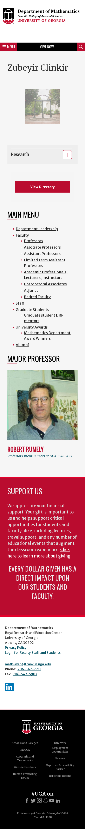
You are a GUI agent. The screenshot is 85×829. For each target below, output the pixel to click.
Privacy (60, 758)
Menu (11, 46)
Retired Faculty (37, 296)
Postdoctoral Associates (45, 284)
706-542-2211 (29, 669)
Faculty (22, 235)
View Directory (42, 187)
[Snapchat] (45, 800)
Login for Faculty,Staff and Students (33, 652)
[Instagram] (39, 800)
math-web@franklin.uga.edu (28, 664)
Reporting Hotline (60, 775)
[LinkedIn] (57, 800)
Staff (20, 303)
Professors (33, 240)
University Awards (32, 327)
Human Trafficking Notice (25, 775)
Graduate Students (32, 309)
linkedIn (10, 687)
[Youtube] (51, 800)
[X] (33, 800)
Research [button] (20, 154)
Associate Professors (42, 247)
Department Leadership (37, 228)
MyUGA (25, 749)
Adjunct (31, 290)
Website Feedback (25, 767)
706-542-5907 (25, 674)
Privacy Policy (15, 648)
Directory (60, 742)
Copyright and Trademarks (25, 758)
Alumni (22, 344)
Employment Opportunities (60, 749)
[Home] (42, 20)
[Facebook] (27, 800)
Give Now (47, 46)
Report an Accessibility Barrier (60, 767)
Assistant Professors (42, 253)
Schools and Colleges (25, 742)
